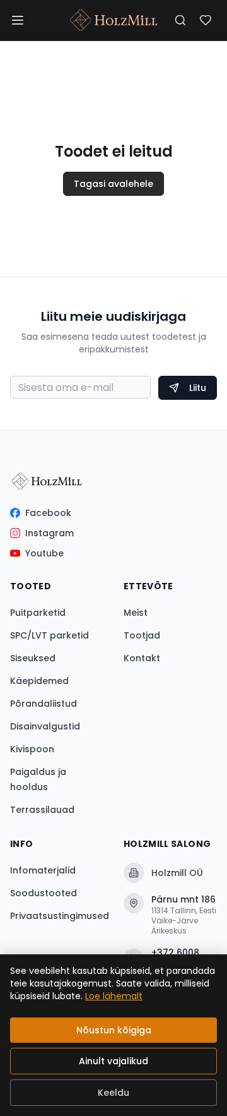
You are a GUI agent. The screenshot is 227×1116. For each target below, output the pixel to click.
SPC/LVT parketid (49, 635)
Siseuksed (32, 658)
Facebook (48, 513)
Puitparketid (38, 612)
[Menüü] (17, 20)
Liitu (197, 387)
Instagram (49, 533)
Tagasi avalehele (113, 183)
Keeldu (113, 1092)
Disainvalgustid (45, 726)
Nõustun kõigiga (113, 1030)
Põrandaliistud (43, 703)
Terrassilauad (42, 809)
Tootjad (142, 635)
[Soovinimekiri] (205, 20)
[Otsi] (180, 20)
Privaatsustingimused (59, 915)
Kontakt (142, 658)
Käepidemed (39, 681)
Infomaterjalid (43, 870)
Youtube (44, 553)
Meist (136, 612)
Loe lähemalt (114, 996)
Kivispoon (32, 749)
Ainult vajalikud (113, 1061)
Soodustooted (43, 893)
